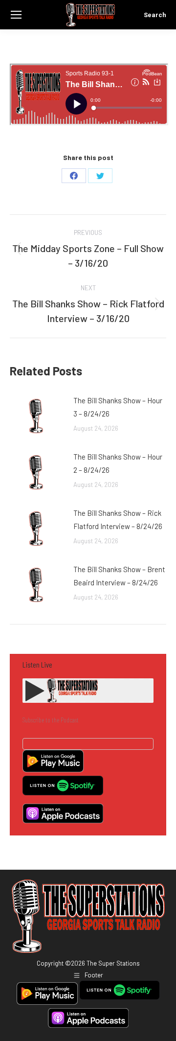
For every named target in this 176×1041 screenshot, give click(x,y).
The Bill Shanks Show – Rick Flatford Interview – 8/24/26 (117, 520)
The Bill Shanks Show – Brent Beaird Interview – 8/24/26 (119, 576)
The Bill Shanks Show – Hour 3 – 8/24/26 (117, 407)
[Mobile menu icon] (16, 14)
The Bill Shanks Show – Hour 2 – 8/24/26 (117, 463)
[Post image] (37, 416)
